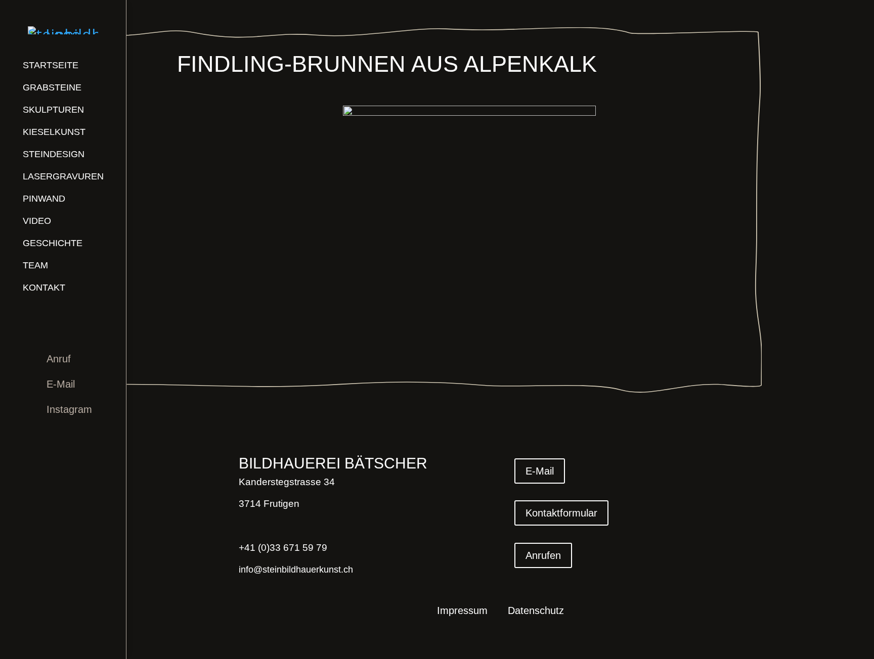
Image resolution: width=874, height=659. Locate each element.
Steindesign (53, 154)
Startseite (50, 65)
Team (35, 265)
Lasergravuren (63, 176)
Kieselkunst (54, 132)
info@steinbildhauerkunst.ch (296, 569)
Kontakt (44, 288)
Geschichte (52, 243)
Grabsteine (52, 87)
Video (37, 221)
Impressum (462, 611)
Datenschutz (536, 611)
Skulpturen (53, 110)
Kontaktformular (561, 513)
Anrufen (543, 555)
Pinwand (44, 199)
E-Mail (61, 384)
